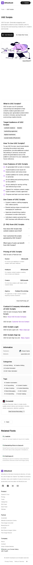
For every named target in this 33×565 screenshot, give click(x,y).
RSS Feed (4, 504)
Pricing (3, 497)
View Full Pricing (21, 301)
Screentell (4, 518)
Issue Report (26, 61)
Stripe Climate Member (7, 546)
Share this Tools (23, 35)
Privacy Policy (9, 561)
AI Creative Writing (19, 365)
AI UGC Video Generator (10, 371)
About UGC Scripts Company (16, 317)
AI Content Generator (9, 368)
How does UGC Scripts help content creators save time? (12, 230)
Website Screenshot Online (9, 520)
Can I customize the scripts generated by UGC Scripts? (12, 237)
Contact (3, 544)
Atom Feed (4, 507)
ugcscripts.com (25, 354)
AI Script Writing (8, 365)
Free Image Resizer (6, 533)
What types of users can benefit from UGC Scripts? (13, 244)
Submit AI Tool (5, 494)
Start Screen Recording (15, 411)
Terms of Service (19, 561)
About (3, 541)
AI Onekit (3, 528)
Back (7, 422)
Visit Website (9, 35)
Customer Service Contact (20, 322)
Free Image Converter (7, 523)
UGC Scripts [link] (10, 9)
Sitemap (3, 509)
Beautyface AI (5, 525)
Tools (2, 9)
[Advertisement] (16, 80)
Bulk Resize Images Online (8, 530)
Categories (4, 502)
